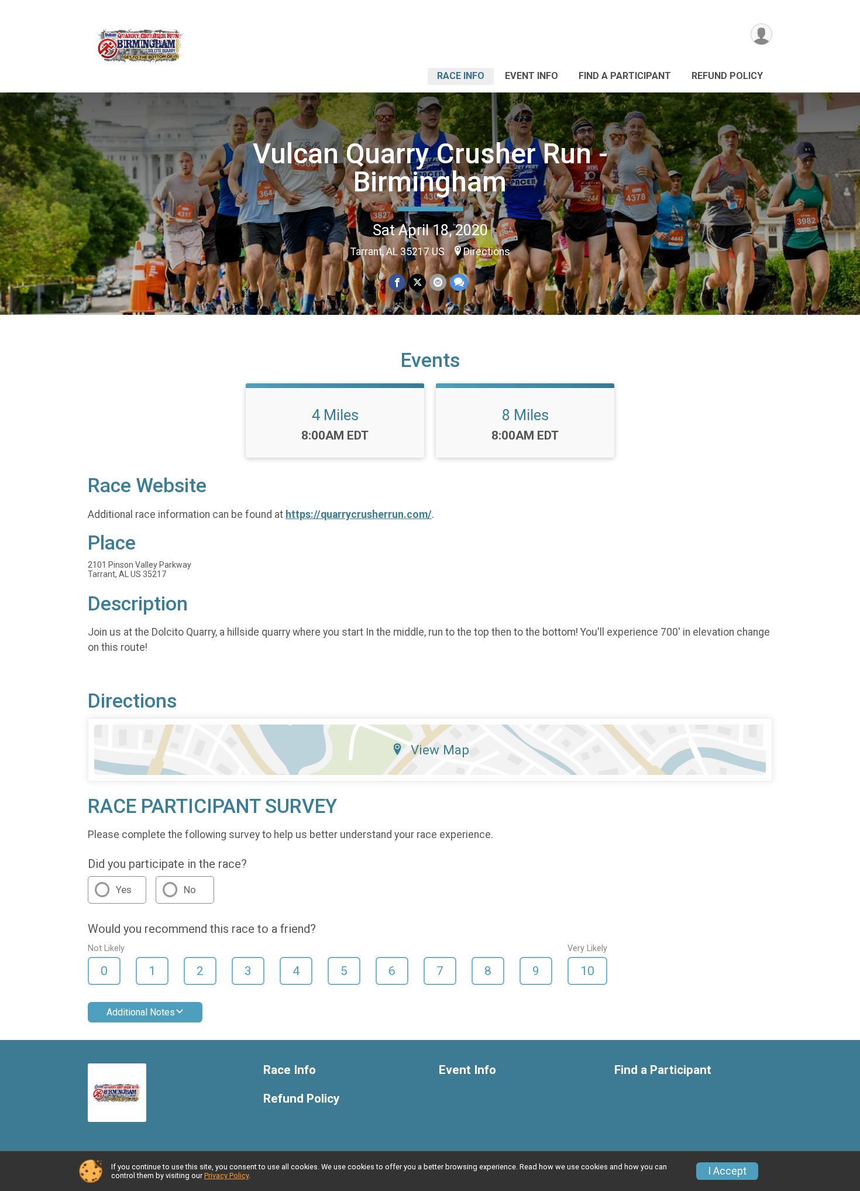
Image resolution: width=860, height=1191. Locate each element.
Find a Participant (625, 75)
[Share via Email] (437, 282)
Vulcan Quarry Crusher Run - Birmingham (430, 167)
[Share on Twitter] (417, 282)
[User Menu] (761, 34)
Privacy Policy (226, 1175)
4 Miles (335, 415)
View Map (440, 749)
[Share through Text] (459, 282)
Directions (486, 252)
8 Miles (525, 415)
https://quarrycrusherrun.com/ (358, 514)
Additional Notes (140, 1012)
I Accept (727, 1171)
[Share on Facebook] (396, 282)
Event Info (531, 75)
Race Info (460, 75)
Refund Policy (727, 75)
